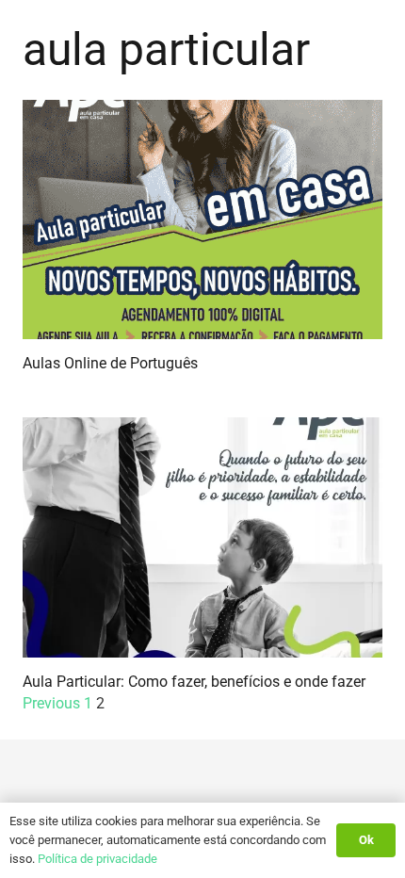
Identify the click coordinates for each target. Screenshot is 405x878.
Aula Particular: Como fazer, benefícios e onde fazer (194, 682)
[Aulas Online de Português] (202, 220)
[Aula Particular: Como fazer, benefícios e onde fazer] (202, 537)
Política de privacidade (97, 859)
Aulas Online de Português (110, 363)
